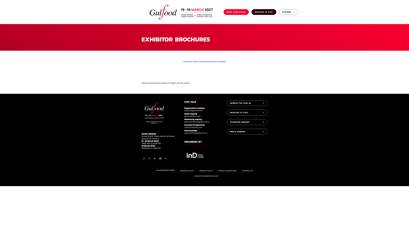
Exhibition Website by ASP (206, 176)
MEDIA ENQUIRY (238, 131)
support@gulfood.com (193, 110)
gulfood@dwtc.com (192, 116)
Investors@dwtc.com (193, 127)
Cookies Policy (187, 171)
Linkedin (154, 158)
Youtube (160, 158)
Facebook (144, 158)
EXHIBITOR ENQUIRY (240, 122)
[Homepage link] (181, 12)
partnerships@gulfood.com (195, 133)
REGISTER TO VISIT (264, 12)
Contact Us (247, 171)
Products (187, 61)
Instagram (149, 158)
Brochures (214, 61)
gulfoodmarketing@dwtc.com (196, 122)
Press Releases (200, 61)
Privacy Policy (206, 171)
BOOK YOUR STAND (236, 12)
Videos (222, 61)
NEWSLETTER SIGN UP (240, 103)
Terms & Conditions (227, 171)
